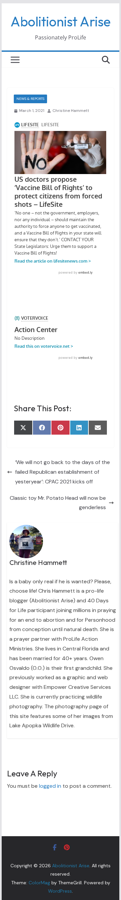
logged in (50, 785)
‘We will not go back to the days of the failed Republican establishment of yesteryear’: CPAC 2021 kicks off (62, 472)
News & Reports (30, 99)
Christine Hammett (70, 110)
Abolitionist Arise (60, 21)
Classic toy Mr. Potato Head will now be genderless (58, 502)
